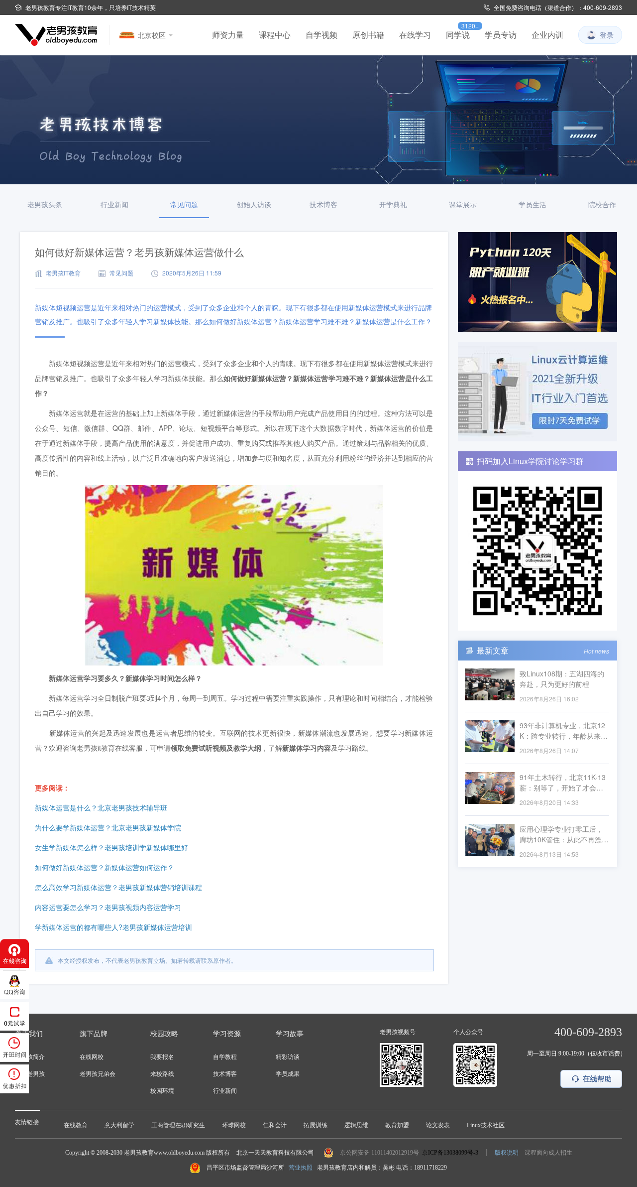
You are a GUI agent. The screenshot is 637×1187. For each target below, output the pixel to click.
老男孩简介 (30, 1057)
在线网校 (92, 1057)
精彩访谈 (288, 1057)
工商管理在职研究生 (178, 1125)
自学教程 (225, 1057)
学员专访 (501, 35)
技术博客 (225, 1073)
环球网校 (234, 1125)
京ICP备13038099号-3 (450, 1152)
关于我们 (29, 1034)
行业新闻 (225, 1090)
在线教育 (76, 1125)
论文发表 (438, 1125)
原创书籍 (368, 35)
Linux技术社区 (486, 1125)
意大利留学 (119, 1125)
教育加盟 (397, 1125)
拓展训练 (315, 1125)
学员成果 (288, 1073)
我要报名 (162, 1057)
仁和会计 (275, 1125)
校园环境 (162, 1090)
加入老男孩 (30, 1073)
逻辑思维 (356, 1125)
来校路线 (162, 1073)
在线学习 (415, 35)
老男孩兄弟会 (97, 1073)
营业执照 (301, 1167)
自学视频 (321, 35)
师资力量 (228, 35)
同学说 (458, 35)
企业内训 (547, 35)
